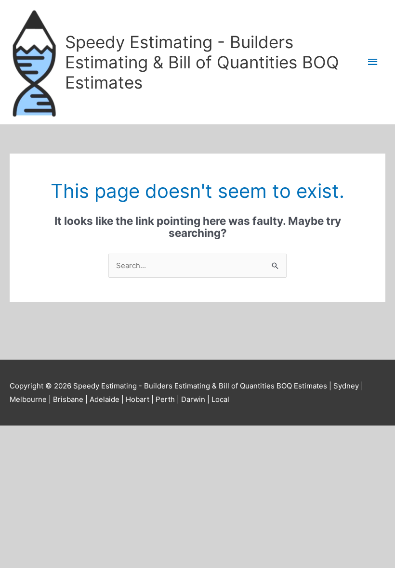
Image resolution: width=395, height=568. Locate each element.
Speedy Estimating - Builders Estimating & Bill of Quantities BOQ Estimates (202, 62)
